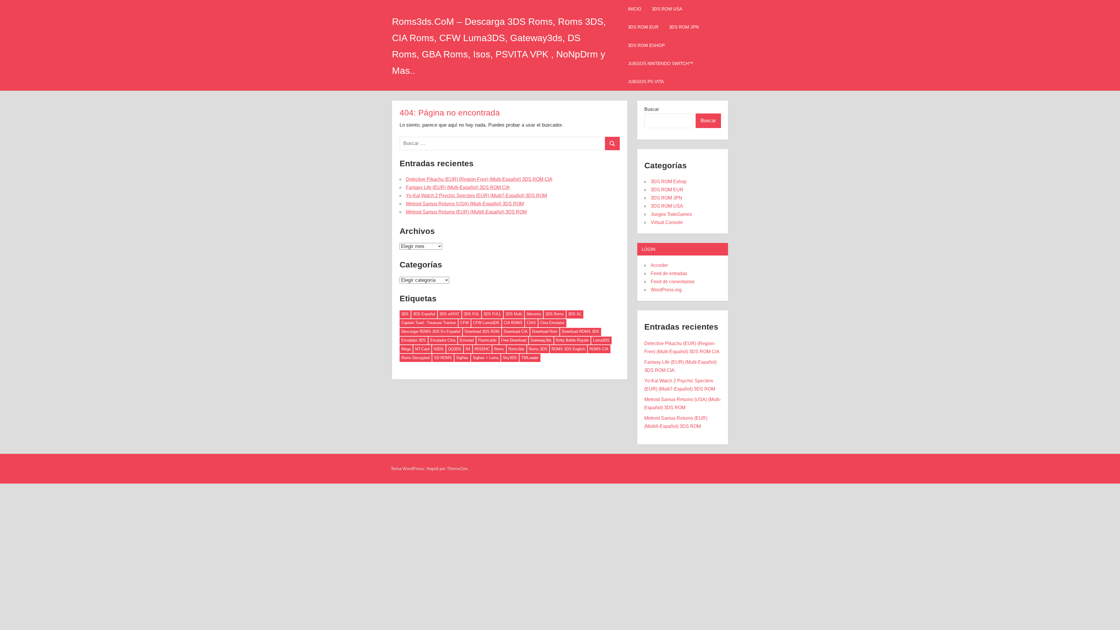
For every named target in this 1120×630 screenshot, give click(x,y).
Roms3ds (516, 349)
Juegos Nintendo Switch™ (660, 63)
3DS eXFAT (449, 314)
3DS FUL (471, 314)
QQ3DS (454, 349)
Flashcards (487, 340)
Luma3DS (601, 340)
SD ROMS (443, 358)
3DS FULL (492, 314)
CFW (464, 323)
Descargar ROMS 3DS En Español (430, 331)
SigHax (462, 358)
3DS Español (424, 314)
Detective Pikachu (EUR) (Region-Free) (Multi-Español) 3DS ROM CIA (479, 179)
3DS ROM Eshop (646, 45)
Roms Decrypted (415, 358)
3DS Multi (513, 314)
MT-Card (422, 349)
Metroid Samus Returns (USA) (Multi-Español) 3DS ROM (465, 203)
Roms (499, 349)
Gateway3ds (541, 340)
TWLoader (529, 358)
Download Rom (544, 331)
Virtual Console (667, 222)
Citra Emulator (552, 323)
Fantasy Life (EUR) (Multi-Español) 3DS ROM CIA (458, 187)
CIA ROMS (513, 323)
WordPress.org (666, 289)
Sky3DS (510, 358)
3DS (405, 314)
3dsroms (533, 314)
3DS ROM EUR (643, 26)
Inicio (634, 8)
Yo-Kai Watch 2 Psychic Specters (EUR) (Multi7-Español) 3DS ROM (476, 195)
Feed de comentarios (672, 281)
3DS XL (574, 314)
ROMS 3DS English (568, 349)
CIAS (531, 323)
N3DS (439, 349)
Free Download (513, 340)
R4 (468, 349)
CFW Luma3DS (486, 323)
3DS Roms (554, 314)
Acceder (659, 265)
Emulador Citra (442, 340)
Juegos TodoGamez (671, 214)
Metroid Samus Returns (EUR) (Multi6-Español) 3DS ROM (466, 211)
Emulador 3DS (413, 340)
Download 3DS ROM (482, 331)
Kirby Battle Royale (572, 340)
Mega (406, 349)
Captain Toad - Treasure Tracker (428, 323)
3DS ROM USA (667, 8)
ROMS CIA (598, 349)
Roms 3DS (538, 349)
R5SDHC (482, 349)
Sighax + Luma (485, 358)
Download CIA (516, 331)
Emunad (467, 340)
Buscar (651, 109)
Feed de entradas (669, 273)
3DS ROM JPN (684, 26)
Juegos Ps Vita (646, 81)
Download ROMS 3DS (580, 331)
